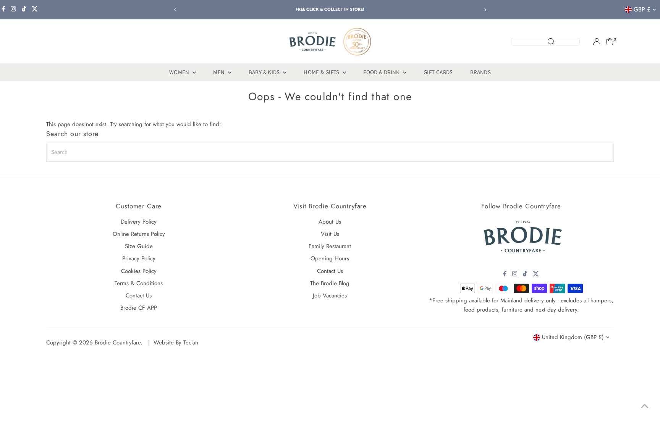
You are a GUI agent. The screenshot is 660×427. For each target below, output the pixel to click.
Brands (480, 72)
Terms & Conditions (139, 283)
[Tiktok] (24, 9)
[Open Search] (545, 41)
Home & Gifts (322, 72)
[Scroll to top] (644, 406)
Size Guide (139, 246)
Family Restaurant (330, 246)
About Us (330, 222)
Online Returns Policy (139, 234)
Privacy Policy (138, 258)
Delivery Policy (139, 222)
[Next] (484, 9)
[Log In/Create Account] (596, 41)
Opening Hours (330, 258)
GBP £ (642, 9)
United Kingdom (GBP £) (573, 337)
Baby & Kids (265, 72)
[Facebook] (3, 9)
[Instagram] (13, 9)
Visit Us (330, 234)
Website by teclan (176, 342)
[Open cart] (610, 41)
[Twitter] (35, 9)
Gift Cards (438, 72)
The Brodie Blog (329, 283)
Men (219, 72)
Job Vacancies (330, 295)
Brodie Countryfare (118, 342)
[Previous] (175, 9)
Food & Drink (382, 72)
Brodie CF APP (138, 308)
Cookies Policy (139, 271)
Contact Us (139, 295)
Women (180, 72)
